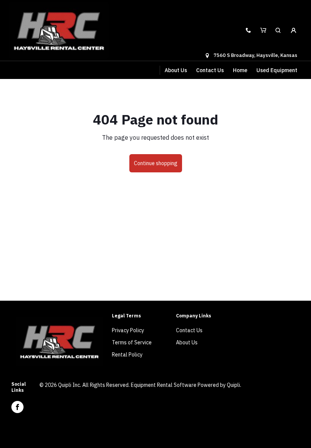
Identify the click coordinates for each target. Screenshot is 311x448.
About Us (176, 70)
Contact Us (210, 70)
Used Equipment (276, 70)
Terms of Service (132, 342)
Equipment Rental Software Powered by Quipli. (186, 385)
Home (240, 70)
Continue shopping (155, 163)
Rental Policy (127, 354)
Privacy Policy (128, 330)
